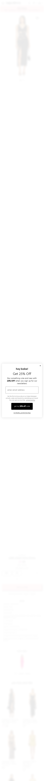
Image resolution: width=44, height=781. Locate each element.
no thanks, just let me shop (22, 413)
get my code (22, 406)
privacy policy (30, 400)
